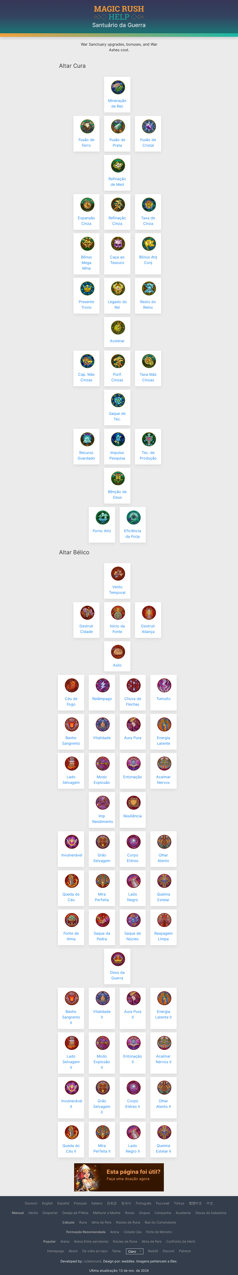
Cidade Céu (133, 1232)
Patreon (185, 1251)
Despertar (50, 1213)
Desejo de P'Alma (75, 1213)
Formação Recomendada (86, 1232)
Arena (114, 1232)
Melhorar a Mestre (106, 1213)
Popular (49, 1241)
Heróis (33, 1213)
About (73, 1251)
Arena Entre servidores (91, 1241)
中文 (210, 1203)
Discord (168, 1251)
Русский (162, 1203)
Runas (129, 1213)
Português (143, 1203)
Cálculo (68, 1222)
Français (80, 1203)
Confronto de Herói (180, 1241)
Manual (18, 1213)
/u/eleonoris (92, 1261)
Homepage (55, 1251)
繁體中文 (195, 1203)
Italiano (96, 1203)
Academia (183, 1213)
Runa (83, 1222)
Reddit (153, 1251)
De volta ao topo (94, 1251)
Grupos (144, 1213)
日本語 (112, 1203)
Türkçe (179, 1203)
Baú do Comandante (160, 1222)
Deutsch (31, 1203)
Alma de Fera (101, 1222)
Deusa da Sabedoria (210, 1213)
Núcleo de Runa (128, 1222)
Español (63, 1203)
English (47, 1203)
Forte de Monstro (159, 1232)
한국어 (126, 1203)
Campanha (163, 1213)
